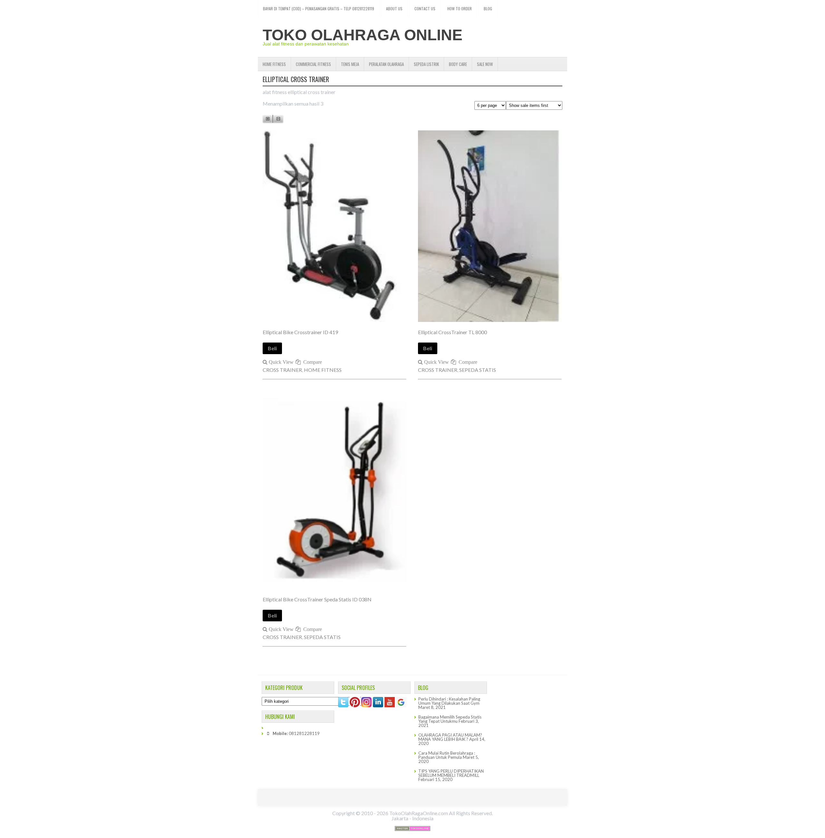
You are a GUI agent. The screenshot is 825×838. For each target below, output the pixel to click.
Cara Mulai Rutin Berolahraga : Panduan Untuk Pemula (446, 755)
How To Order (459, 8)
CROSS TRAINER (282, 370)
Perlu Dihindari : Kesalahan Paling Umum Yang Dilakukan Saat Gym (449, 701)
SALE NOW (485, 64)
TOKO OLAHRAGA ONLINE (362, 34)
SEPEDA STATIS (477, 370)
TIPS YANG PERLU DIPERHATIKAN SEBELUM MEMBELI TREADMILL (451, 773)
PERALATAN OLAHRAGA (386, 64)
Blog (488, 8)
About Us (394, 8)
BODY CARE (458, 64)
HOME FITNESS (274, 64)
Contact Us (424, 8)
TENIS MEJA (350, 64)
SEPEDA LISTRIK (426, 64)
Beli (272, 348)
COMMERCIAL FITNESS (313, 64)
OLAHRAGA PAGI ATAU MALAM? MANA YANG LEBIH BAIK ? (450, 737)
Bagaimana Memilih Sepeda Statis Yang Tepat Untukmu (449, 719)
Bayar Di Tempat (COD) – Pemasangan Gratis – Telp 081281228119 (318, 8)
